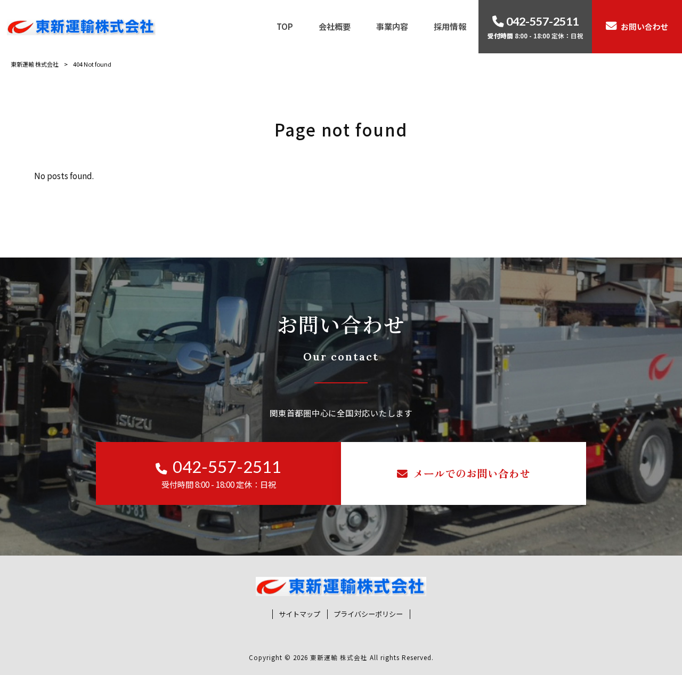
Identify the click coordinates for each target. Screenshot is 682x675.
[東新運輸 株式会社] (81, 26)
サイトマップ (299, 614)
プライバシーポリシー (368, 614)
